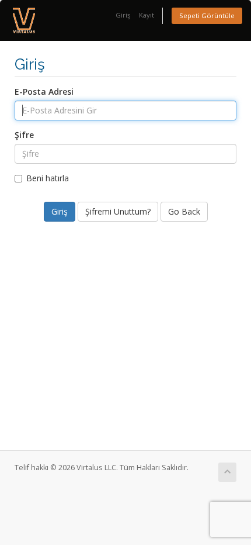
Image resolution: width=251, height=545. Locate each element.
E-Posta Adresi (44, 91)
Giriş (123, 15)
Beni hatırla (47, 178)
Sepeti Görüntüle (207, 15)
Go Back (184, 211)
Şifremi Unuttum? (118, 211)
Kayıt (146, 15)
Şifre (24, 134)
